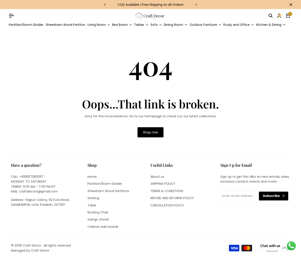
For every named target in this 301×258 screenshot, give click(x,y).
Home (92, 176)
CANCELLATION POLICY (167, 205)
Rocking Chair (97, 212)
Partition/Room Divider (104, 183)
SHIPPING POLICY (162, 183)
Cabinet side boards (102, 226)
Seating (93, 198)
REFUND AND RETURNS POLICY (172, 198)
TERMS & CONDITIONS (166, 191)
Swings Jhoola (98, 219)
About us (157, 176)
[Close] (290, 4)
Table (91, 205)
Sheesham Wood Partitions (108, 191)
